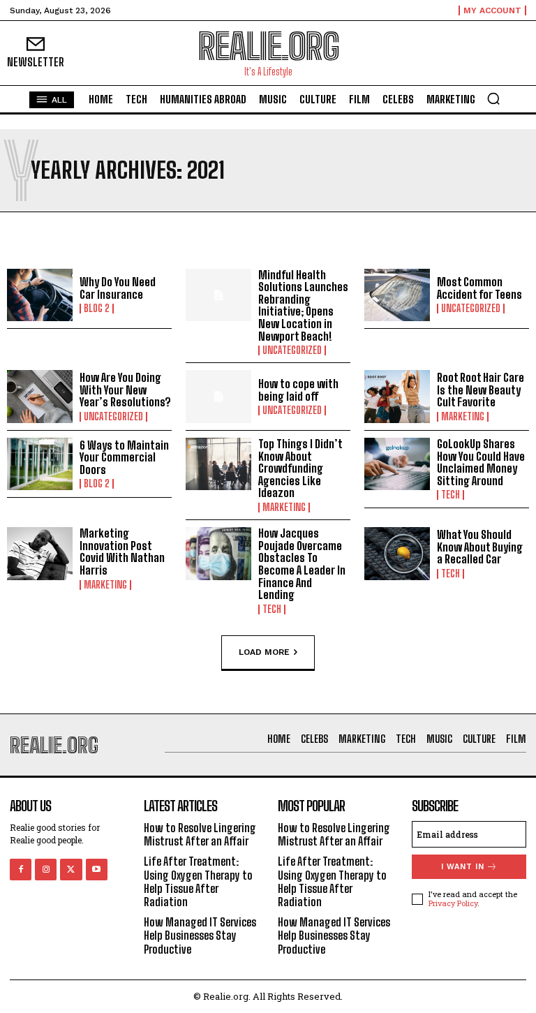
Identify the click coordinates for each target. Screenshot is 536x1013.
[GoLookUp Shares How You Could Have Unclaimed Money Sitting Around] (397, 464)
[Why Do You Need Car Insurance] (40, 295)
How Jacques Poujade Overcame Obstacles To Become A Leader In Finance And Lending (301, 563)
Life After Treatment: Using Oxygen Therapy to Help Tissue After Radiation (198, 881)
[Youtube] (96, 869)
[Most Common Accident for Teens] (397, 295)
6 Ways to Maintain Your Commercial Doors (124, 457)
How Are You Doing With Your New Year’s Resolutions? (125, 389)
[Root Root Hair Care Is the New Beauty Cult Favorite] (397, 396)
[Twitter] (71, 869)
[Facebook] (20, 869)
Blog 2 (97, 308)
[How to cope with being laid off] (218, 396)
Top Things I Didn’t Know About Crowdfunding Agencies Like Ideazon (300, 468)
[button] (493, 98)
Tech (450, 495)
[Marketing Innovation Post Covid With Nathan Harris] (40, 553)
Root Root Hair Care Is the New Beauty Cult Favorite (480, 389)
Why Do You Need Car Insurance (118, 288)
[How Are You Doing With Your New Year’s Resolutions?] (40, 396)
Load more (264, 652)
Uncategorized (292, 350)
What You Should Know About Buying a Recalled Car (480, 546)
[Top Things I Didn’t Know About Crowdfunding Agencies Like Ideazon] (218, 464)
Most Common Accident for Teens (479, 288)
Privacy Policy (453, 903)
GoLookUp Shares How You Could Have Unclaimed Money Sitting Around (481, 462)
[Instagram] (46, 869)
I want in (462, 866)
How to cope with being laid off (298, 390)
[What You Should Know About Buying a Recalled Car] (397, 553)
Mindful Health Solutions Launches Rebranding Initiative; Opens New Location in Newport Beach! (303, 305)
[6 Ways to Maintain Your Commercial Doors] (40, 464)
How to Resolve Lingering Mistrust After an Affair (200, 834)
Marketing (462, 417)
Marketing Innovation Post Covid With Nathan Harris (122, 551)
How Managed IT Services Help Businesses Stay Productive (200, 935)
